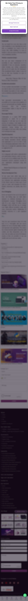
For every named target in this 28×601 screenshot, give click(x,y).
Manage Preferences (14, 23)
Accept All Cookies (14, 30)
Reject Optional (14, 27)
